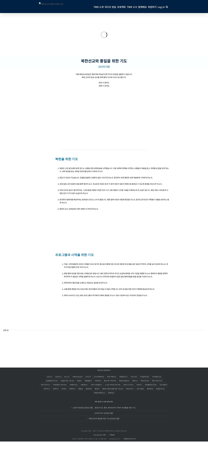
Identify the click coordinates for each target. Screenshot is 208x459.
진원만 (72, 389)
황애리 (150, 389)
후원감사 (160, 389)
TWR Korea (77, 376)
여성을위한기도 (151, 385)
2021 (49, 376)
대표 (79, 380)
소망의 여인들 (96, 385)
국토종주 (123, 376)
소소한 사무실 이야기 (112, 385)
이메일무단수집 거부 (130, 439)
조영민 (56, 389)
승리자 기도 (128, 385)
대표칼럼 (88, 380)
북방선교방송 (124, 380)
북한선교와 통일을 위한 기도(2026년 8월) (104, 418)
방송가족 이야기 (110, 380)
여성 (139, 385)
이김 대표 (163, 385)
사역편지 (73, 385)
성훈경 (84, 385)
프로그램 (140, 389)
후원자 (111, 393)
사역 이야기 (45, 385)
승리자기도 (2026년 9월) (104, 413)
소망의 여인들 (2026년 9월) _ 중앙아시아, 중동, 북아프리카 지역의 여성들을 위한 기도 (104, 407)
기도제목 (156, 376)
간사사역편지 (99, 376)
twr (67, 376)
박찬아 (98, 380)
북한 (135, 380)
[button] (167, 6)
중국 (64, 389)
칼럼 (80, 389)
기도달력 (144, 376)
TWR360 (112, 435)
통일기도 (130, 389)
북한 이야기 (157, 380)
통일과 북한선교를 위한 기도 (112, 389)
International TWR (99, 435)
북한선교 (145, 380)
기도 (133, 376)
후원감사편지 (99, 393)
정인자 (47, 389)
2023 (58, 376)
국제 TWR (111, 376)
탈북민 (89, 389)
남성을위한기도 (52, 380)
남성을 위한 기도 (67, 380)
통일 (97, 389)
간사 (88, 376)
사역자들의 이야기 (60, 385)
